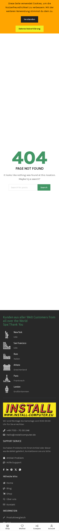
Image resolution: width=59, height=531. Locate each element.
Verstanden (29, 19)
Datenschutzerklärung (30, 29)
